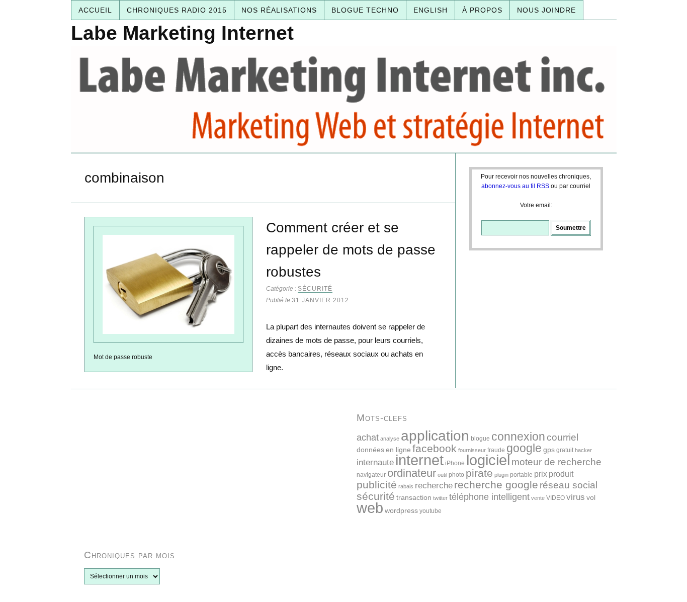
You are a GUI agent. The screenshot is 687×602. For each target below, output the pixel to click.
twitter (440, 498)
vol (590, 497)
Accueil (95, 10)
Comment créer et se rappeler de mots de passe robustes (351, 250)
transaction (414, 497)
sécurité (376, 496)
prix (540, 474)
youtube (430, 510)
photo (456, 474)
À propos (482, 10)
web (370, 507)
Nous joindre (546, 10)
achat (368, 437)
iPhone (455, 463)
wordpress (401, 510)
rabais (405, 486)
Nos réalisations (279, 10)
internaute (375, 462)
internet (419, 460)
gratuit (564, 450)
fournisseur (472, 450)
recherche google (496, 484)
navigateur (371, 474)
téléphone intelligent (489, 496)
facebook (434, 448)
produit (561, 474)
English (430, 10)
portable (521, 474)
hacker (583, 450)
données (370, 450)
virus (575, 497)
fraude (496, 450)
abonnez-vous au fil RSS (515, 186)
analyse (389, 439)
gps (549, 450)
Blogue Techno (365, 10)
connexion (518, 436)
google (524, 448)
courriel (562, 437)
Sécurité (315, 288)
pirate (479, 473)
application (435, 436)
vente (538, 498)
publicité (377, 484)
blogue (480, 438)
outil (442, 475)
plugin (501, 475)
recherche (434, 485)
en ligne (398, 450)
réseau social (568, 485)
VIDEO (555, 497)
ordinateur (411, 473)
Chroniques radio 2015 (177, 10)
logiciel (488, 460)
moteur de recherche (556, 462)
